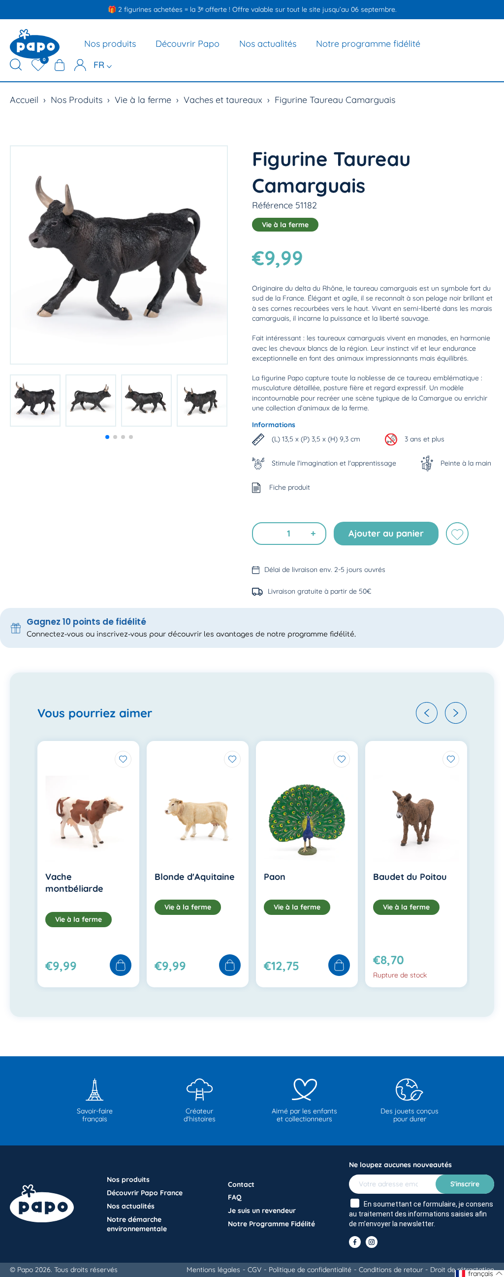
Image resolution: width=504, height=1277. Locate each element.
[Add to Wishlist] (123, 759)
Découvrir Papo (188, 43)
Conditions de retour (391, 1269)
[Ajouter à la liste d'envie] (457, 533)
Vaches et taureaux (223, 99)
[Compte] (80, 65)
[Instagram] (372, 1242)
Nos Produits (76, 99)
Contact (241, 1184)
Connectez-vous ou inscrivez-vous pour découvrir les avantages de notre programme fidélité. (191, 634)
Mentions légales (213, 1269)
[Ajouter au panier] (120, 965)
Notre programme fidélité (368, 43)
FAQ (235, 1197)
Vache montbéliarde (74, 882)
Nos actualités (267, 43)
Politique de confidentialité (310, 1269)
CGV (254, 1269)
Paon (274, 876)
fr (100, 64)
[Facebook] (355, 1242)
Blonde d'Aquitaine (195, 876)
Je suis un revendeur (262, 1210)
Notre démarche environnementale (137, 1224)
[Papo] (35, 44)
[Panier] (59, 65)
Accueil (24, 99)
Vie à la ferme (143, 99)
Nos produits (110, 43)
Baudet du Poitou (410, 876)
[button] (107, 437)
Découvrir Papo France (145, 1192)
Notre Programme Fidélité (271, 1223)
